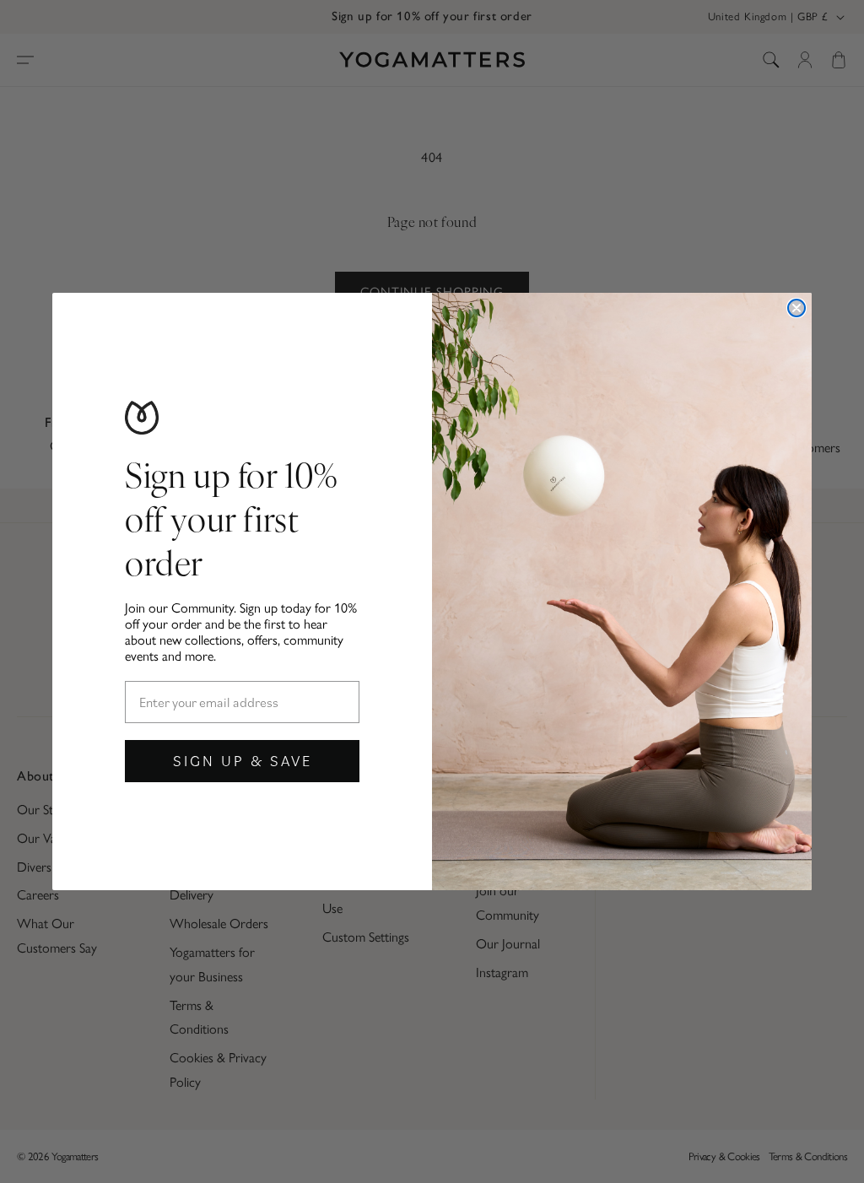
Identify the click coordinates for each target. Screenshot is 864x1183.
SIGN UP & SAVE (242, 760)
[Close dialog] (796, 308)
